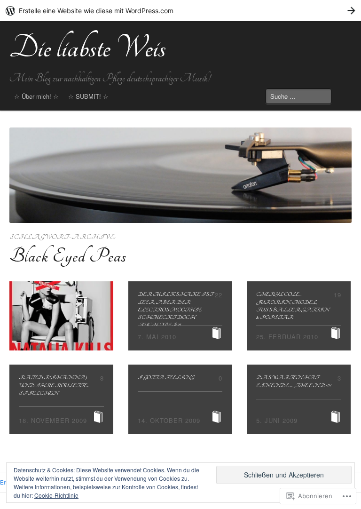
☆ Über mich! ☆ (36, 96)
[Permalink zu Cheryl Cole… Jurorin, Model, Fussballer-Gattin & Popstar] (299, 315)
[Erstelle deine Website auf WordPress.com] (180, 10)
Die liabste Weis (87, 48)
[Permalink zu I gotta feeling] (180, 399)
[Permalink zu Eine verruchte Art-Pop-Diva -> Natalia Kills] (61, 315)
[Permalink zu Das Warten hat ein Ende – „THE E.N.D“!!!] (299, 399)
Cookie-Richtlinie (56, 495)
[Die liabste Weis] (180, 175)
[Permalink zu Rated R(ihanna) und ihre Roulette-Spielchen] (61, 399)
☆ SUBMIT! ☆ (88, 96)
